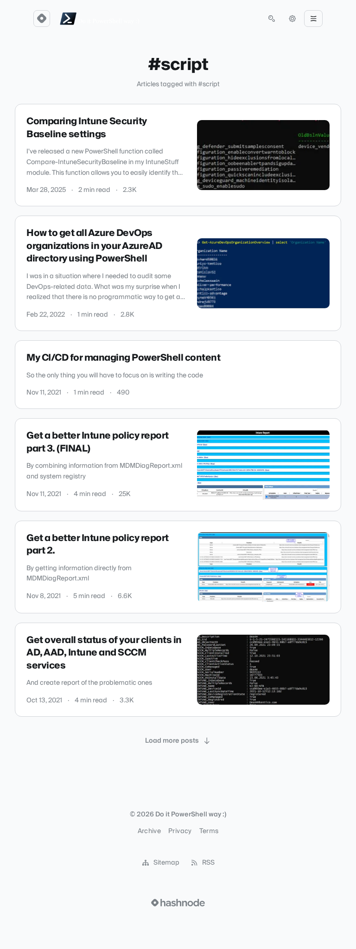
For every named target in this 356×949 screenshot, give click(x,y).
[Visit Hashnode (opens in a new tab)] (178, 902)
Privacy (179, 831)
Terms (209, 831)
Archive (149, 831)
